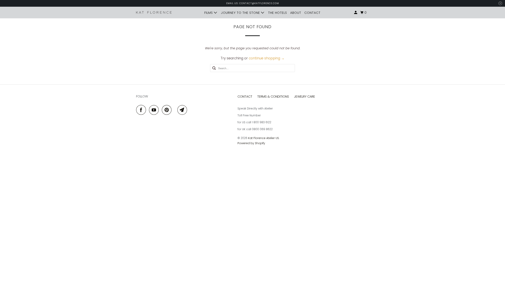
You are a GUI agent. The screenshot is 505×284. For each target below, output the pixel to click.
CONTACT (312, 12)
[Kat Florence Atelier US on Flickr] (175, 110)
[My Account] (356, 12)
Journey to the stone (241, 12)
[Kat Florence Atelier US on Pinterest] (167, 110)
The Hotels (277, 12)
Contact (245, 96)
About (295, 12)
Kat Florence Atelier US (263, 138)
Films (209, 12)
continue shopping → (266, 58)
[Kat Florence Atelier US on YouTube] (155, 110)
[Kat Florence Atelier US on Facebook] (142, 110)
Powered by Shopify (251, 143)
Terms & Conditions (273, 96)
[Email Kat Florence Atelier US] (183, 110)
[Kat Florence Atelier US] (154, 12)
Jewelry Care (304, 96)
